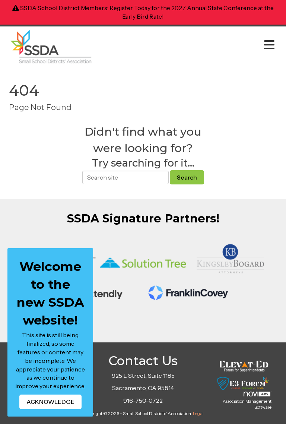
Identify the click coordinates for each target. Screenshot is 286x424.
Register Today (129, 8)
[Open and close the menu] (187, 45)
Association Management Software (247, 404)
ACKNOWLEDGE (50, 401)
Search (187, 177)
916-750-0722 (143, 400)
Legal (198, 413)
